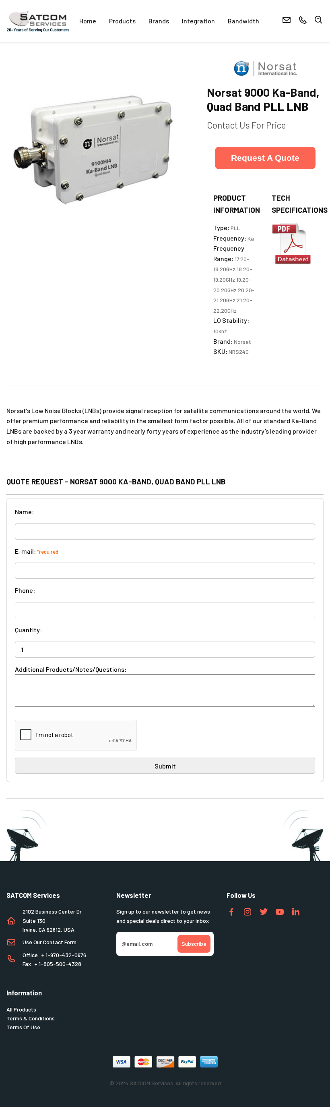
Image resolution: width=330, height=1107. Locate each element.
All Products (21, 1009)
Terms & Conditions (30, 1018)
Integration (198, 21)
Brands (158, 21)
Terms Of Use (23, 1027)
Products (122, 21)
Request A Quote (265, 157)
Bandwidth (243, 21)
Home (87, 21)
